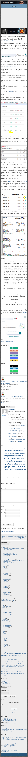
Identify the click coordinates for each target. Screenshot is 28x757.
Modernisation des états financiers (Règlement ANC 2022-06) (13, 560)
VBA (5, 647)
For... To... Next (15, 663)
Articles (4, 572)
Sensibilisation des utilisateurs (14, 670)
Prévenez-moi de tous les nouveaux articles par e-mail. (11, 521)
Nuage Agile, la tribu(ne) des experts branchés (9, 749)
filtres (12, 663)
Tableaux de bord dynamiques (8, 562)
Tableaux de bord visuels (7, 563)
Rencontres (3, 607)
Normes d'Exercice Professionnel (20, 665)
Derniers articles (10, 406)
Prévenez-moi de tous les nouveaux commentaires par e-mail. (12, 518)
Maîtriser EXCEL (5, 557)
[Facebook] (5, 416)
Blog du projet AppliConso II (6, 718)
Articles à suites (4, 547)
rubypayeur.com (16, 477)
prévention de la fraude (17, 668)
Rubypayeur (10, 91)
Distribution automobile (7, 614)
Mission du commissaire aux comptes (9, 604)
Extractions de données (7, 622)
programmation (21, 666)
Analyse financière (6, 474)
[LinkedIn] (6, 416)
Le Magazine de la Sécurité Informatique (8, 745)
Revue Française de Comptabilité (8, 598)
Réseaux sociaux (4, 608)
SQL (5, 646)
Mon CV (13, 438)
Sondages (4, 569)
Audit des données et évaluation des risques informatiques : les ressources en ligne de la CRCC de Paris (14, 466)
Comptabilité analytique (7, 576)
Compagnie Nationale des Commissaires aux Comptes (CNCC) (12, 736)
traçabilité (3, 675)
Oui (3, 704)
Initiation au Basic (6, 555)
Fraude (4, 589)
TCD (17, 673)
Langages (4, 633)
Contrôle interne (4, 588)
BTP (3, 613)
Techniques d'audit (5, 627)
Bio (3, 406)
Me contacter (19, 441)
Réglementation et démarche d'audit (8, 600)
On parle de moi (4, 599)
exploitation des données (7, 661)
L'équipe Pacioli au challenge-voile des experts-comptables (11, 741)
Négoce (4, 617)
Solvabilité (20, 477)
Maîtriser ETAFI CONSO (7, 556)
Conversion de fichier (4, 659)
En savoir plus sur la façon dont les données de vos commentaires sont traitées (13, 530)
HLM (4, 615)
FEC (22, 661)
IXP (3, 632)
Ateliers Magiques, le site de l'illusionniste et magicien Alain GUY (13, 728)
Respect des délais (10, 477)
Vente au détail (5, 619)
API (10, 474)
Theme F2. (18, 755)
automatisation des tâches (14, 428)
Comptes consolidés (6, 579)
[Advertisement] (14, 18)
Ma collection (12, 441)
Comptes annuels (6, 578)
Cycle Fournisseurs (12, 473)
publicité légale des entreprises (8, 341)
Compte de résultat (19, 474)
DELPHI (5, 638)
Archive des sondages (5, 714)
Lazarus (5, 639)
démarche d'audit (12, 659)
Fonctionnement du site (6, 591)
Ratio (2, 477)
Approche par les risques (7, 601)
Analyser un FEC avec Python (8, 549)
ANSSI (23, 653)
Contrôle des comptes (5, 575)
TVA (6, 675)
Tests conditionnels (22, 673)
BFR (11, 474)
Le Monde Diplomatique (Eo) (6, 746)
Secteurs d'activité (5, 611)
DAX (5, 637)
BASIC (5, 634)
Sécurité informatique (6, 626)
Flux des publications (5, 682)
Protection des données (7, 625)
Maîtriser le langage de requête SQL (9, 559)
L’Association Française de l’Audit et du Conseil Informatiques (12, 747)
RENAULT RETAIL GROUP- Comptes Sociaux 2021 (12, 396)
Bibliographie (4, 570)
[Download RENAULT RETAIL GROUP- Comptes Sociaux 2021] (2, 393)
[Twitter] (3, 416)
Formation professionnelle (6, 594)
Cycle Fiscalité (5, 581)
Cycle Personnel (5, 585)
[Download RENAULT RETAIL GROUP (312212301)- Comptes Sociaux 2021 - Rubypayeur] (2, 378)
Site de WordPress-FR (5, 684)
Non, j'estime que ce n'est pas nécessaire (9, 705)
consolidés (15, 433)
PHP (5, 643)
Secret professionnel (6, 606)
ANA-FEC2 (4, 628)
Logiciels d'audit (5, 648)
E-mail (3, 512)
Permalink (11, 478)
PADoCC (2, 666)
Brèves (4, 567)
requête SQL (4, 670)
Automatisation (11, 655)
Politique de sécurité (10, 666)
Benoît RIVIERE (6, 40)
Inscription (3, 680)
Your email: (3, 691)
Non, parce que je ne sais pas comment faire (9, 707)
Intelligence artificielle (5, 665)
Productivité (16, 666)
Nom (2, 509)
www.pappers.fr (3, 478)
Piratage (5, 666)
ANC (20, 653)
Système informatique (5, 621)
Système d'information (5, 620)
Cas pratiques (5, 568)
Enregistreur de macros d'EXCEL (8, 553)
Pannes (4, 593)
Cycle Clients (7, 473)
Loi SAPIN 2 (11, 665)
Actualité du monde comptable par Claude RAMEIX (10, 726)
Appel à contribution (6, 592)
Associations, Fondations (7, 612)
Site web (3, 516)
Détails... (3, 391)
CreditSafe (24, 312)
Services (4, 618)
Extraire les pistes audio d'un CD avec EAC (10, 554)
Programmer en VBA (6, 561)
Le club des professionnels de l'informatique (9, 743)
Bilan (13, 474)
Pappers (7, 66)
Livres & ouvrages (6, 573)
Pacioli (4, 609)
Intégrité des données (6, 624)
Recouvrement (5, 477)
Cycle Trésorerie (5, 587)
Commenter (8, 478)
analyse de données (19, 427)
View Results (14, 712)
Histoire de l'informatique (6, 595)
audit (25, 653)
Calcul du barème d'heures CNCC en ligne (9, 723)
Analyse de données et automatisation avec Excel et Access (13, 548)
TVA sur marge (5, 565)
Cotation (23, 474)
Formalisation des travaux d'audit (8, 602)
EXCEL (4, 631)
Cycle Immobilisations (6, 583)
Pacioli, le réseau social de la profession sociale (9, 750)
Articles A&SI (4, 566)
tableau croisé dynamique (12, 673)
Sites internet (5, 574)
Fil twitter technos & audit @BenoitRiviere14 (9, 719)
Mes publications (5, 596)
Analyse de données (12, 653)
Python (5, 644)
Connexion (3, 681)
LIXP (5, 640)
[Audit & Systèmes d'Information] (14, 3)
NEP (3, 605)
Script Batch (6, 645)
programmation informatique (14, 430)
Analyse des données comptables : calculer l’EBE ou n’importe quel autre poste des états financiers (15, 450)
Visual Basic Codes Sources (6, 751)
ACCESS (3, 653)
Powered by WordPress (12, 755)
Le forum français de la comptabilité (8, 744)
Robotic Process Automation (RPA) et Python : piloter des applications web (8, 536)
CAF (15, 474)
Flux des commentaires (6, 683)
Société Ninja (13, 66)
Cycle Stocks (17, 473)
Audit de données (6, 630)
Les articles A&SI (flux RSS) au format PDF (9, 720)
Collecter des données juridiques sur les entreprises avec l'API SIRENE (14, 550)
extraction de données (17, 661)
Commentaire (4, 488)
